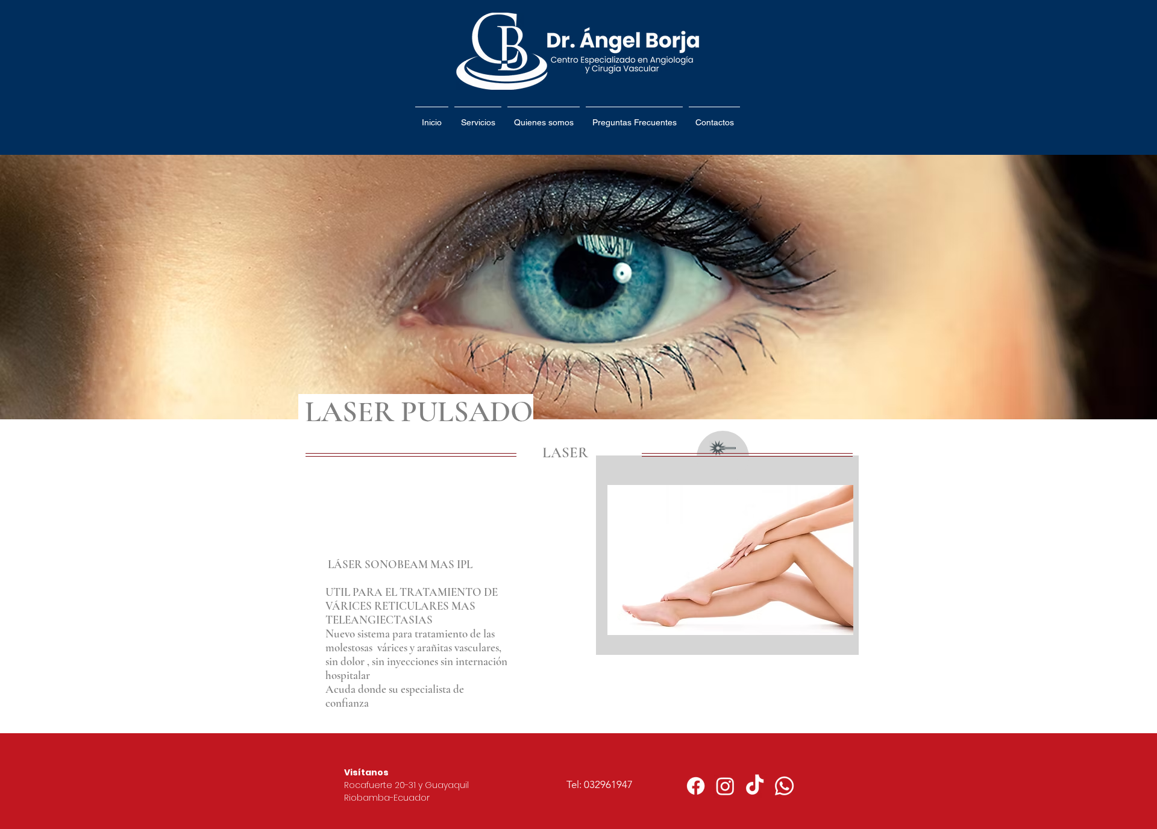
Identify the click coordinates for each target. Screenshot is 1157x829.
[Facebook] (695, 786)
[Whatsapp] (784, 786)
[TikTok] (755, 786)
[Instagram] (725, 786)
